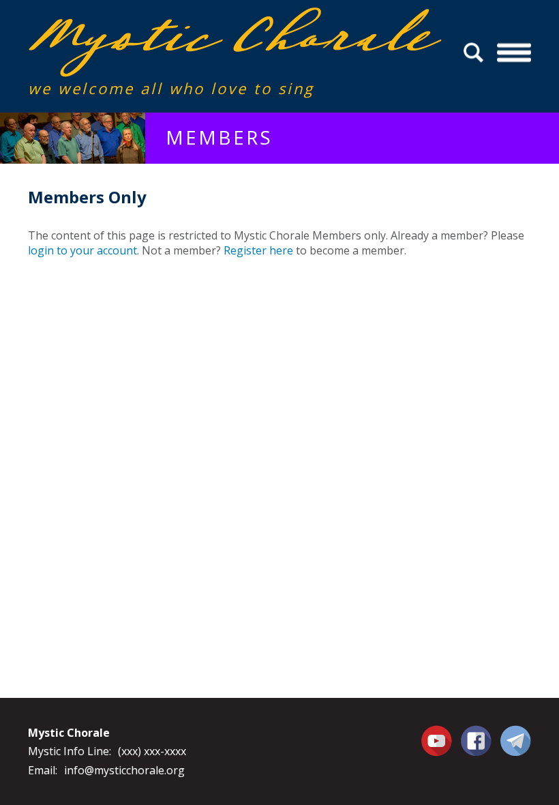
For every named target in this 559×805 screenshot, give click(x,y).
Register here (258, 250)
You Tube (438, 740)
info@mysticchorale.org (124, 770)
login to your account (82, 250)
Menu (514, 53)
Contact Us (515, 740)
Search (475, 53)
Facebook (476, 732)
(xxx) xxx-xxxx (152, 751)
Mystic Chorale (106, 21)
